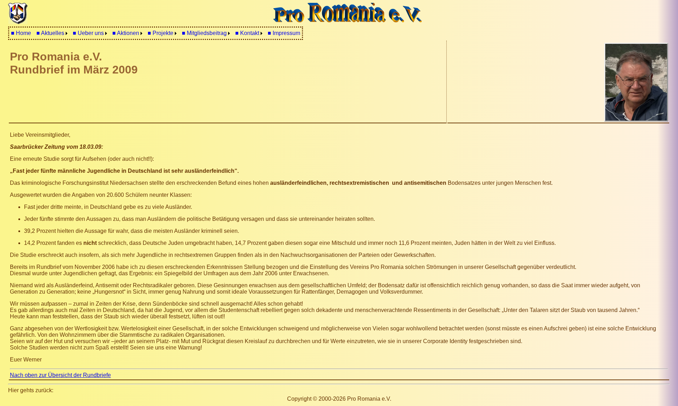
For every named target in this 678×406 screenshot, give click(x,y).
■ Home (21, 33)
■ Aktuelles (50, 33)
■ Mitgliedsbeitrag (204, 33)
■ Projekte (160, 33)
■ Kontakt (247, 33)
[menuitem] (21, 33)
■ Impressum (284, 33)
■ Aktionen (125, 33)
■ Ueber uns (88, 33)
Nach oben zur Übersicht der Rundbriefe (60, 375)
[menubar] (155, 33)
